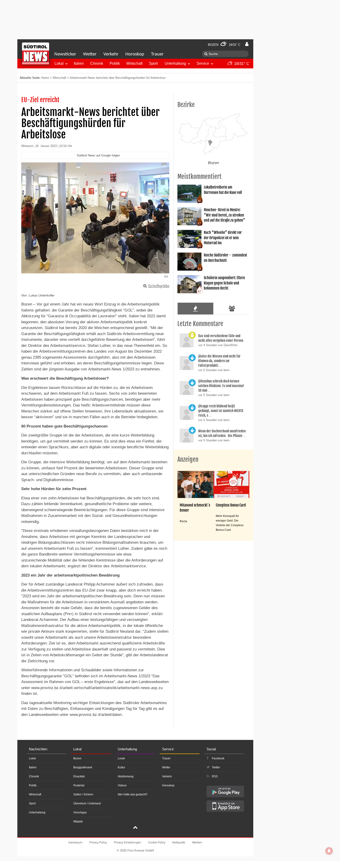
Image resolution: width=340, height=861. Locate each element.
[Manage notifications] (329, 851)
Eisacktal (79, 776)
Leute (121, 758)
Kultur (121, 767)
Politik (115, 63)
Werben (197, 842)
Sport (153, 63)
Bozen (77, 758)
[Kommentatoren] (232, 308)
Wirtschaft (134, 63)
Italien (79, 63)
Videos (122, 785)
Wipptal (78, 821)
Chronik (96, 63)
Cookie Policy (156, 842)
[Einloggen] (246, 44)
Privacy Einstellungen (127, 842)
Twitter (216, 767)
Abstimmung (125, 776)
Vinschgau (80, 812)
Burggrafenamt (82, 767)
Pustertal (78, 785)
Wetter (89, 54)
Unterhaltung (175, 63)
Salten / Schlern (83, 794)
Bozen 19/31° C (224, 44)
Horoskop (134, 54)
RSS (215, 776)
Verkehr (110, 54)
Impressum (75, 842)
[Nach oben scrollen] (135, 828)
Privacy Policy (98, 842)
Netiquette (178, 842)
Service (203, 63)
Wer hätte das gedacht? (133, 794)
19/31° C (241, 63)
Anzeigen (187, 459)
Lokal (59, 63)
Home (45, 77)
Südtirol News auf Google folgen (98, 155)
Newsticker (65, 54)
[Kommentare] (195, 308)
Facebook (218, 758)
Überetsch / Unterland (87, 803)
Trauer (157, 54)
